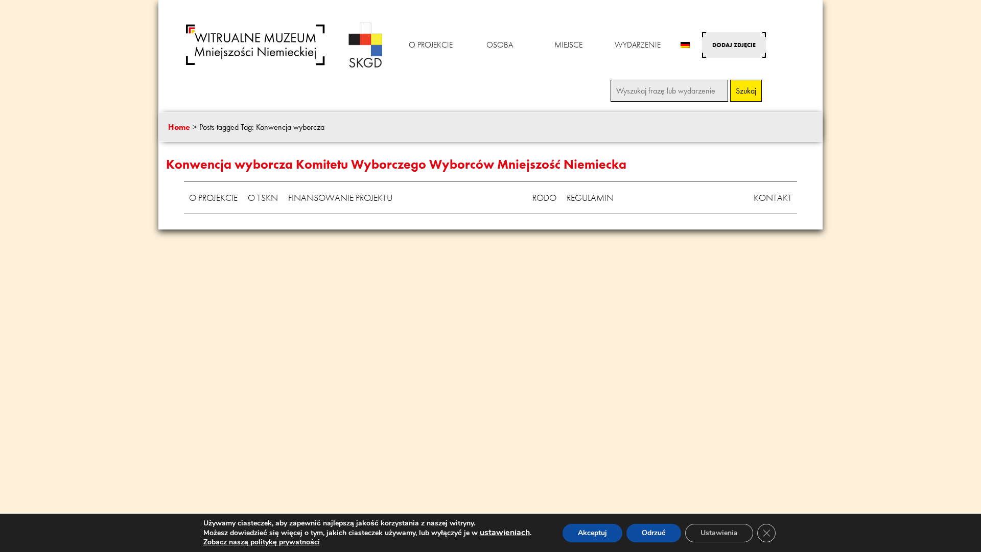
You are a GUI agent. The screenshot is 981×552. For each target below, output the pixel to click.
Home (179, 127)
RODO (544, 197)
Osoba (499, 44)
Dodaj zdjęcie (734, 45)
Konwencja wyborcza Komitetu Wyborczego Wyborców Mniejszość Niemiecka (396, 164)
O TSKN (263, 197)
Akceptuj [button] (592, 533)
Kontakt (773, 197)
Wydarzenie (638, 44)
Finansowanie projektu (340, 197)
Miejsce (568, 44)
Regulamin (590, 197)
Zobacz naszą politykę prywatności (261, 542)
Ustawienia (719, 533)
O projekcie (431, 44)
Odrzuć (654, 533)
